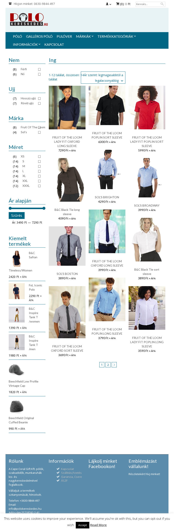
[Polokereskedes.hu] (87, 19)
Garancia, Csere (71, 477)
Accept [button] (82, 525)
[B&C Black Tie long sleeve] (67, 179)
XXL (25, 181)
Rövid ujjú (27, 103)
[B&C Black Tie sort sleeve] (147, 239)
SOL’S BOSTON (67, 273)
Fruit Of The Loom (33, 127)
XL (24, 176)
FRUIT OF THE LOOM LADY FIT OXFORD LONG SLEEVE (67, 142)
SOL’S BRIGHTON (107, 197)
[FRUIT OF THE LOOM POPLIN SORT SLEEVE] (107, 105)
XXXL (26, 185)
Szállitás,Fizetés (71, 473)
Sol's (24, 132)
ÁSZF (64, 480)
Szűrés (16, 215)
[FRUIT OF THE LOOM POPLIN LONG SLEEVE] (107, 299)
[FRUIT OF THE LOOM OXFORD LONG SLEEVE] (107, 231)
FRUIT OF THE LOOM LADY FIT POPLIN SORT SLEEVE (147, 142)
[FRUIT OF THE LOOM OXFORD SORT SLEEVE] (67, 312)
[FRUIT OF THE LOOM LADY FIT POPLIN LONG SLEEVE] (147, 307)
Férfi (24, 69)
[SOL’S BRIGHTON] (107, 169)
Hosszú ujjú (28, 98)
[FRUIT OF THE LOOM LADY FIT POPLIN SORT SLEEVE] (147, 107)
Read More (98, 525)
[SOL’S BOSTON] (67, 246)
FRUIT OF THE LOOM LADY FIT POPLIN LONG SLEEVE (147, 342)
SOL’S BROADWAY (147, 205)
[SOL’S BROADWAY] (147, 178)
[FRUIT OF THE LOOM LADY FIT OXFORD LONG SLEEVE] (67, 107)
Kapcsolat (67, 469)
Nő (22, 74)
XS (22, 156)
